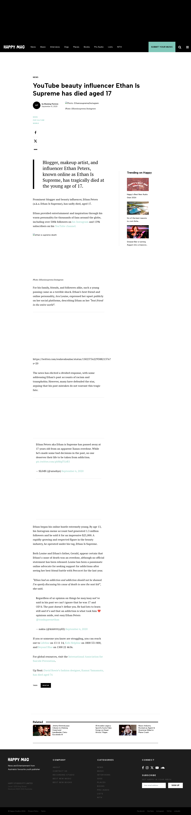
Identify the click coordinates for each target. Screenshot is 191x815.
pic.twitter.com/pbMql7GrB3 (53, 461)
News (33, 47)
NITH (119, 47)
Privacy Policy (33, 811)
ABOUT (56, 767)
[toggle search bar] (179, 47)
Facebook (140, 811)
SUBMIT (162, 47)
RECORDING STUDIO (64, 775)
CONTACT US (60, 771)
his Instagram (80, 222)
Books (87, 47)
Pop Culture (38, 120)
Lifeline (45, 643)
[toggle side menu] (187, 47)
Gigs (66, 47)
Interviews (55, 47)
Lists (110, 47)
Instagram (160, 811)
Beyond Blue (45, 647)
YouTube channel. (65, 226)
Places (76, 47)
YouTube (150, 811)
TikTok (169, 811)
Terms (43, 811)
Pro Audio (99, 47)
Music (43, 47)
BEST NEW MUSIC (62, 779)
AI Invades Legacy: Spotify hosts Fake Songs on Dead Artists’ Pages (103, 729)
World (36, 123)
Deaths (45, 685)
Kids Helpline (73, 643)
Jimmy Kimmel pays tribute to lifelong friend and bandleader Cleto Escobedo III (61, 730)
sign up (175, 785)
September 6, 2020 (73, 471)
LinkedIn (177, 811)
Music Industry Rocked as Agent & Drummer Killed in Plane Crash (147, 729)
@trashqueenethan (47, 619)
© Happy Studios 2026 (16, 811)
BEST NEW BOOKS (62, 782)
